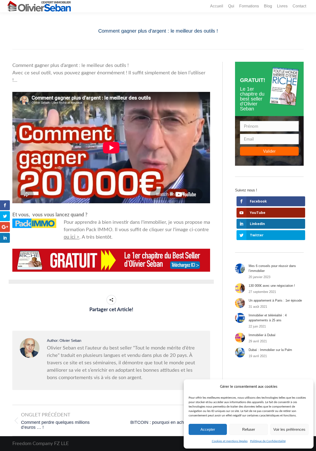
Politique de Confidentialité (268, 441)
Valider (269, 151)
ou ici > (71, 237)
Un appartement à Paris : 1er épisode (275, 300)
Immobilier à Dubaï (262, 335)
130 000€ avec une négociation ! (272, 285)
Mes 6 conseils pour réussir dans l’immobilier (272, 268)
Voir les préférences (289, 429)
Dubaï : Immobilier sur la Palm (270, 350)
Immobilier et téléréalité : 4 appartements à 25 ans (268, 317)
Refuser (248, 429)
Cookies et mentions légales (230, 441)
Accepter (207, 429)
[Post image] (240, 268)
